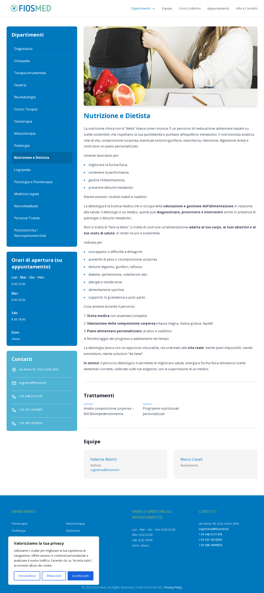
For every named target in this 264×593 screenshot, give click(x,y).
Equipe (167, 8)
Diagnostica (23, 48)
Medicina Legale (26, 194)
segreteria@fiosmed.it (104, 470)
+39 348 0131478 (210, 534)
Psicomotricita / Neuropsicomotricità (30, 233)
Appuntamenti (218, 8)
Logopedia (22, 169)
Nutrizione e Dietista (31, 157)
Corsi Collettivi (190, 8)
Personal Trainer (27, 218)
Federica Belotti (103, 459)
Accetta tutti (80, 576)
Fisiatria (20, 85)
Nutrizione (73, 531)
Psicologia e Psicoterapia (33, 182)
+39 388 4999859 (210, 545)
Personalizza (27, 576)
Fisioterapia (23, 121)
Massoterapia (24, 133)
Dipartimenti (141, 8)
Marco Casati (191, 459)
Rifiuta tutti (54, 576)
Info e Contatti (246, 8)
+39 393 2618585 (210, 540)
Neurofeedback (26, 206)
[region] (53, 560)
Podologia (22, 145)
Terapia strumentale (30, 73)
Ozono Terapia (25, 109)
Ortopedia (22, 61)
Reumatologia (25, 97)
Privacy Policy (173, 587)
